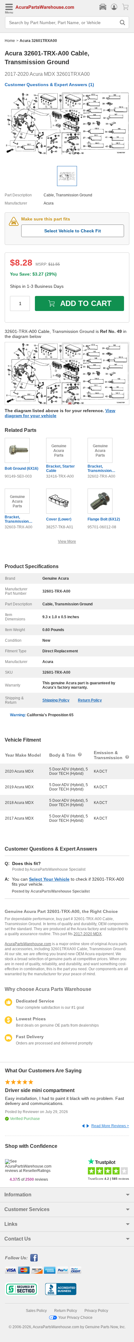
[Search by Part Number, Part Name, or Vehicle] (122, 22)
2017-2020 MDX (88, 934)
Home (10, 41)
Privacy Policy (96, 1310)
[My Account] (114, 7)
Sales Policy (36, 1310)
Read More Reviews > (110, 1126)
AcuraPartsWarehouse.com (28, 944)
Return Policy (90, 700)
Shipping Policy (55, 700)
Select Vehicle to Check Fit (72, 230)
